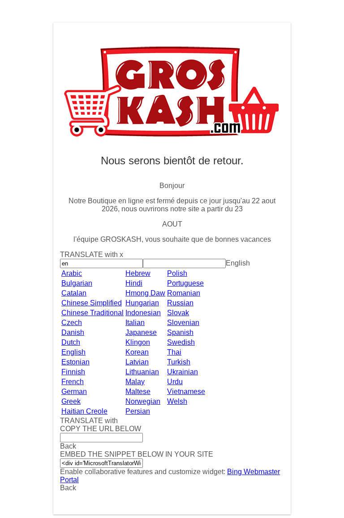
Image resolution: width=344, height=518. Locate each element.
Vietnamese (186, 391)
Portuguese (185, 283)
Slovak (178, 313)
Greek (71, 401)
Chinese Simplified (91, 303)
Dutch (70, 342)
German (74, 391)
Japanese (141, 332)
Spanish (180, 332)
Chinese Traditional (92, 313)
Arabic (71, 273)
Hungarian (142, 303)
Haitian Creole (84, 411)
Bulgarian (76, 283)
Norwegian (142, 401)
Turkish (178, 362)
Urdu (175, 381)
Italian (135, 322)
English (73, 352)
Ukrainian (182, 372)
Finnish (73, 372)
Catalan (73, 293)
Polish (177, 273)
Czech (71, 322)
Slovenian (183, 322)
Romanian (183, 293)
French (72, 381)
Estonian (75, 362)
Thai (174, 352)
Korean (137, 352)
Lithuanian (142, 372)
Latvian (137, 362)
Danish (72, 332)
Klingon (137, 342)
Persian (137, 411)
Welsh (177, 401)
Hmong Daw (145, 293)
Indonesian (143, 313)
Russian (180, 303)
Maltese (137, 391)
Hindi (133, 283)
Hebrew (137, 273)
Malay (135, 381)
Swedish (181, 342)
